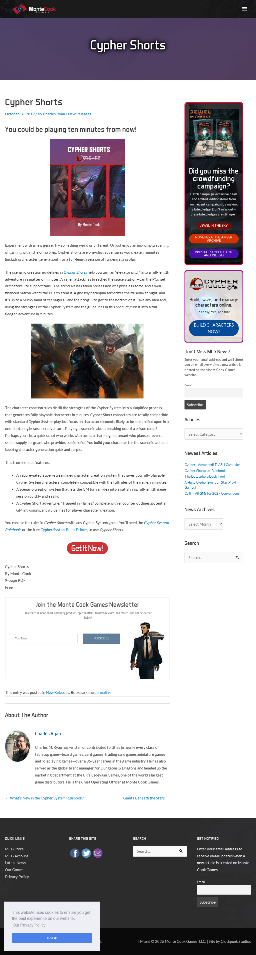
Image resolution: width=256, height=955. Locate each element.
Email (188, 385)
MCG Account (16, 856)
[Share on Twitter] (86, 852)
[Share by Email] (98, 852)
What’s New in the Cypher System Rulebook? (45, 798)
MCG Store (14, 849)
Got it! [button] (52, 938)
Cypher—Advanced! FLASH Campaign (212, 465)
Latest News (15, 862)
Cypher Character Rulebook (205, 471)
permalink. (102, 692)
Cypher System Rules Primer (63, 529)
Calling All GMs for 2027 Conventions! (212, 493)
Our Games (14, 869)
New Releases (79, 114)
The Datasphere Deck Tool (204, 476)
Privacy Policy (17, 876)
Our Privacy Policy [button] (29, 925)
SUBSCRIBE (102, 638)
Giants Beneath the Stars (146, 798)
